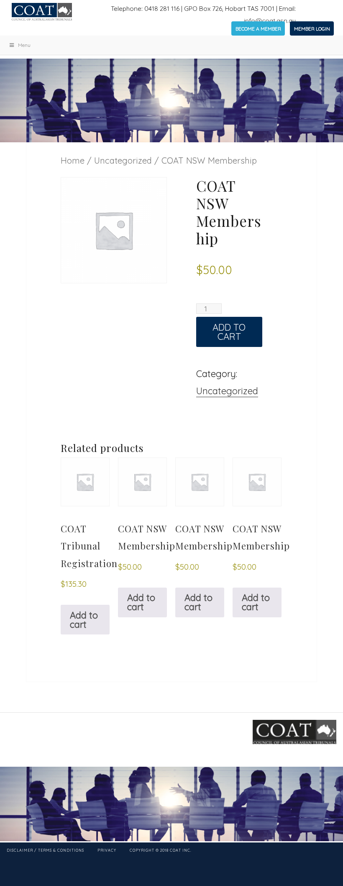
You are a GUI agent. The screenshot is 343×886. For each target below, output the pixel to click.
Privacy (106, 850)
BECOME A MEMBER (258, 29)
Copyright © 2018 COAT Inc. (161, 850)
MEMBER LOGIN (312, 29)
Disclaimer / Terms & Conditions (45, 850)
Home (72, 160)
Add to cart (229, 331)
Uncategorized (123, 160)
